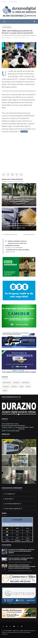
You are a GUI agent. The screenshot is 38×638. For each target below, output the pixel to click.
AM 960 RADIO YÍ (8, 499)
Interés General (7, 27)
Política (21, 386)
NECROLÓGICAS (13, 1)
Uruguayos (6, 386)
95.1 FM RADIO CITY (9, 494)
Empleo (28, 386)
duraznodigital (7, 37)
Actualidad (16, 382)
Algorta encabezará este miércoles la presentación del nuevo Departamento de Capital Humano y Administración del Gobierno (21, 566)
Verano (5, 390)
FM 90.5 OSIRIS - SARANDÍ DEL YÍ (13, 508)
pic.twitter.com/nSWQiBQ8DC (14, 247)
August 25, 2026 (10, 252)
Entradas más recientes (10, 234)
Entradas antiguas (28, 234)
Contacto (4, 1)
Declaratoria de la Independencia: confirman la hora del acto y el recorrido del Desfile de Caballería (21, 551)
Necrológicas (25, 382)
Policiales (14, 386)
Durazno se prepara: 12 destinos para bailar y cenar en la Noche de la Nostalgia (21, 558)
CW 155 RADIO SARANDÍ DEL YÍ (12, 503)
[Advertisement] (19, 152)
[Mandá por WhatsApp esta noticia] (4, 174)
